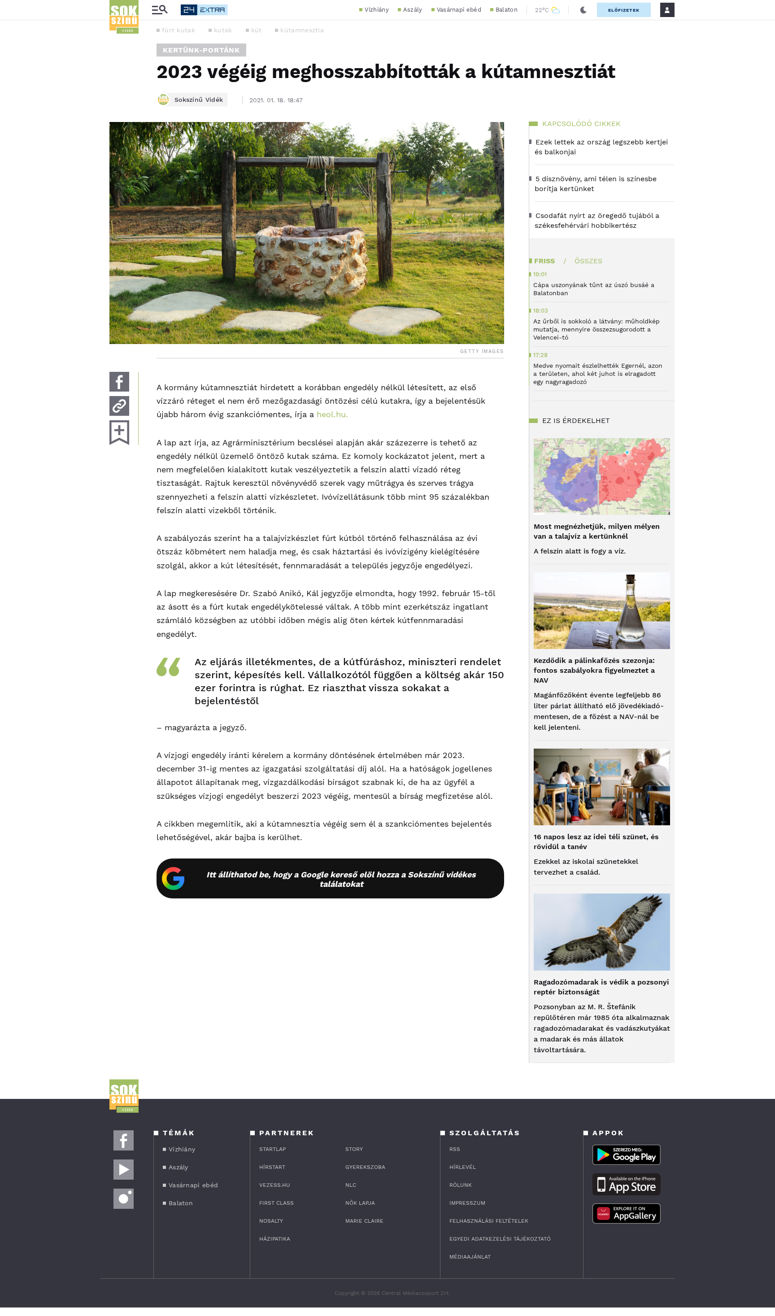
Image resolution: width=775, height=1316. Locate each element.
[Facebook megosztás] (119, 382)
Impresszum (467, 1203)
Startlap (272, 1149)
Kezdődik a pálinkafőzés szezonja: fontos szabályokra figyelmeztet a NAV (594, 670)
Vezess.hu (274, 1185)
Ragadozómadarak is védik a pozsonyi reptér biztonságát (601, 987)
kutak (223, 30)
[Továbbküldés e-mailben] (119, 406)
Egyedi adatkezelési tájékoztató (500, 1239)
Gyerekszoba (365, 1167)
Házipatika (274, 1239)
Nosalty (271, 1221)
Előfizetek (624, 10)
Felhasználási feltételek (488, 1221)
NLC (350, 1185)
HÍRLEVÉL (462, 1167)
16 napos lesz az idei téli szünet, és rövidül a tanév (596, 841)
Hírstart (272, 1167)
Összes (588, 261)
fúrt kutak (178, 30)
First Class (276, 1203)
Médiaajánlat (470, 1257)
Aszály (412, 9)
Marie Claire (364, 1221)
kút (256, 30)
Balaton (507, 9)
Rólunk (460, 1185)
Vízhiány (376, 9)
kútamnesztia (302, 30)
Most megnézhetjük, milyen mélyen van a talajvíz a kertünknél (597, 531)
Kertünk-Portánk (201, 50)
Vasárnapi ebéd (459, 9)
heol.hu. (332, 414)
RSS (454, 1149)
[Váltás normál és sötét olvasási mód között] (583, 9)
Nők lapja (360, 1203)
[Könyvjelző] (119, 432)
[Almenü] (160, 10)
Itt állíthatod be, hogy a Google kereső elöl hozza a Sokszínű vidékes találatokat (341, 879)
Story (354, 1149)
